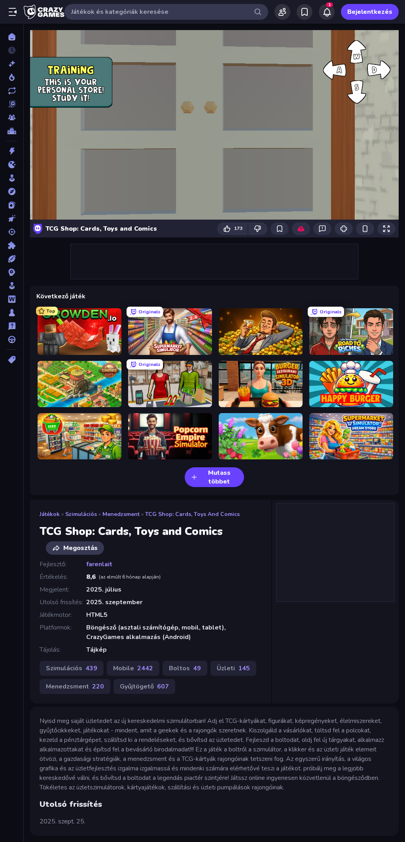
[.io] (11, 164)
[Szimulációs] (11, 285)
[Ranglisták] (11, 131)
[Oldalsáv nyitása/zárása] (12, 11)
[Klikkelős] (11, 218)
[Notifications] (327, 12)
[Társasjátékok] (11, 312)
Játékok (50, 514)
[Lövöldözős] (11, 232)
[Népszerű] (11, 77)
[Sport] (11, 258)
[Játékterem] (11, 178)
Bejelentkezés (369, 12)
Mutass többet (219, 477)
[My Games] (304, 12)
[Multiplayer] (11, 117)
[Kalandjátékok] (11, 191)
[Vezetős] (11, 339)
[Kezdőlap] (11, 37)
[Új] (11, 63)
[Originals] (11, 104)
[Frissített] (11, 90)
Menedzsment (121, 514)
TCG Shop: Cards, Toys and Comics (192, 514)
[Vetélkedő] (11, 326)
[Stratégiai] (11, 272)
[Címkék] (11, 359)
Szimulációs (81, 514)
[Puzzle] (11, 245)
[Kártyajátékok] (11, 205)
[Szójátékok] (11, 299)
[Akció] (11, 151)
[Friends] (282, 12)
